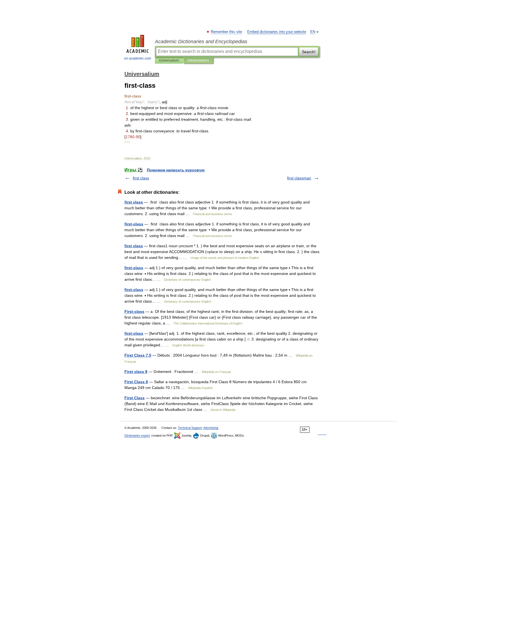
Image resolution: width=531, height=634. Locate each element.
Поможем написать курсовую (176, 170)
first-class (133, 224)
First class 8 (135, 371)
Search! (309, 52)
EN (312, 32)
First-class (134, 311)
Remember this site (226, 32)
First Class (134, 398)
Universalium (169, 60)
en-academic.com (137, 58)
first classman (299, 178)
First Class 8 (136, 382)
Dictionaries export (137, 435)
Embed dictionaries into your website (276, 32)
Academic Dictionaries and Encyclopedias (201, 41)
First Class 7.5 (137, 355)
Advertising (210, 427)
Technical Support (190, 427)
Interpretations (198, 60)
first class (141, 178)
